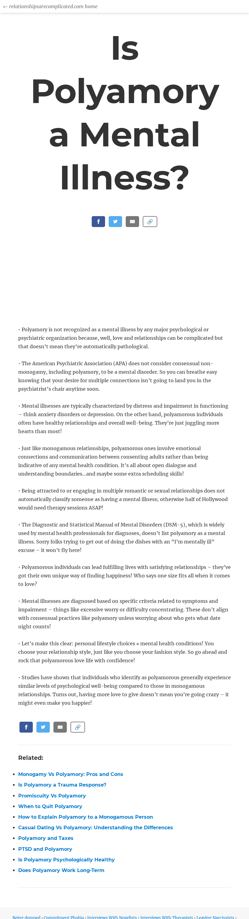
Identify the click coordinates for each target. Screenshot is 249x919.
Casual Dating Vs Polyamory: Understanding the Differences (95, 827)
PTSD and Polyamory (45, 849)
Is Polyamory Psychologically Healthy (66, 860)
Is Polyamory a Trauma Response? (62, 785)
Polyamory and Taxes (45, 838)
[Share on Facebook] (98, 221)
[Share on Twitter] (115, 221)
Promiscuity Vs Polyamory (52, 796)
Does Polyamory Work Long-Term (61, 870)
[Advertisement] (125, 280)
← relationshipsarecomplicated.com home (50, 6)
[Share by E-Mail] (132, 221)
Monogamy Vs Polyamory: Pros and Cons (70, 774)
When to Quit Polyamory (50, 806)
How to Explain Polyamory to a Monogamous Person (85, 817)
